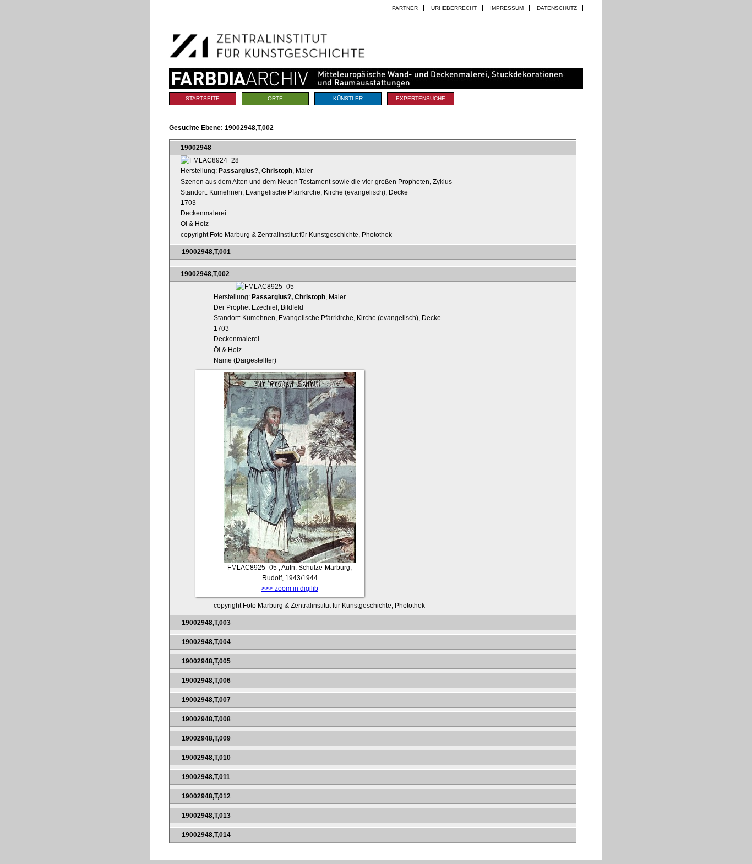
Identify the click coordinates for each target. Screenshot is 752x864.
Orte (275, 98)
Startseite (203, 98)
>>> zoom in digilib (289, 588)
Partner (405, 8)
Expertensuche (420, 98)
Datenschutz (557, 8)
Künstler (348, 98)
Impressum (507, 8)
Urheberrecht (454, 8)
